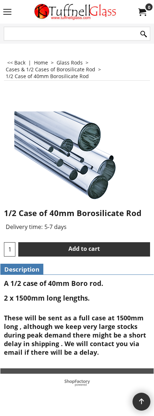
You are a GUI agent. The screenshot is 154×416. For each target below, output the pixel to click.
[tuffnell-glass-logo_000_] (75, 11)
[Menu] (7, 12)
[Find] (143, 34)
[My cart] (141, 12)
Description (21, 269)
